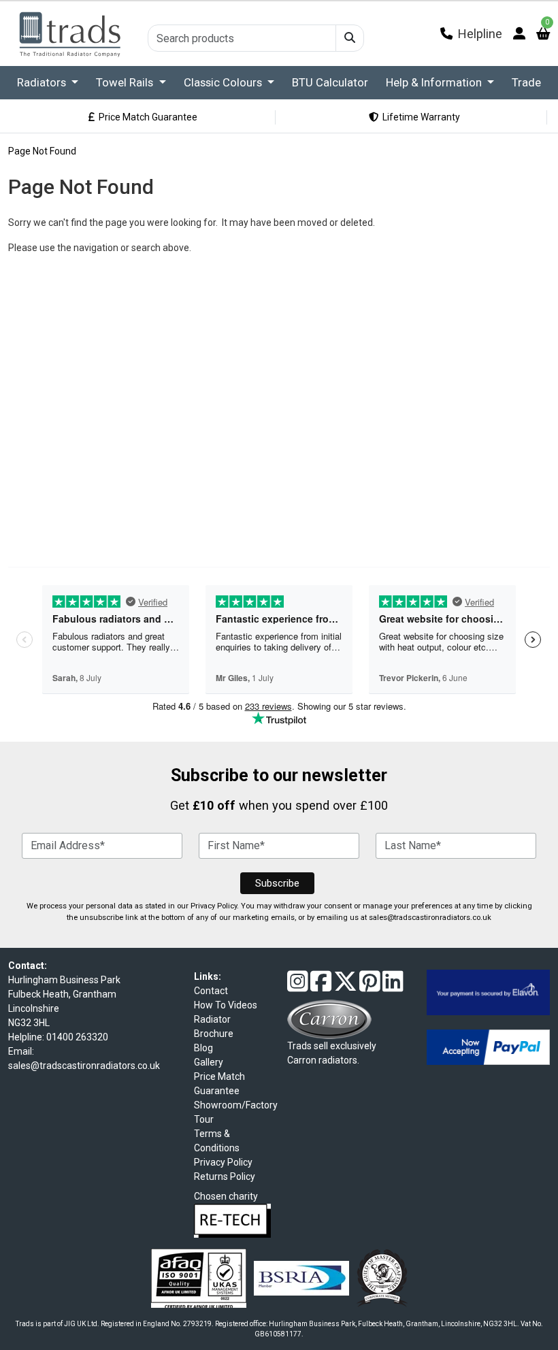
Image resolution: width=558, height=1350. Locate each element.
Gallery (208, 1062)
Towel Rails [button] (126, 82)
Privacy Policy (214, 906)
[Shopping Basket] (543, 34)
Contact (211, 990)
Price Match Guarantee (146, 117)
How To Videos (225, 1005)
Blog (203, 1047)
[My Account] (519, 34)
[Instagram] (297, 986)
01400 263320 (77, 1037)
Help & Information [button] (435, 82)
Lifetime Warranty (419, 117)
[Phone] (446, 34)
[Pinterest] (369, 986)
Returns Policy (224, 1176)
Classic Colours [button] (224, 82)
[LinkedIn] (393, 986)
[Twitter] (345, 986)
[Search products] (349, 38)
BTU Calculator (330, 82)
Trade (526, 82)
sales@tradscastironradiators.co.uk (430, 917)
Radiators (43, 82)
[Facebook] (320, 986)
